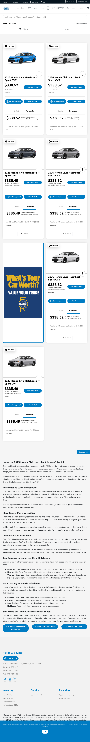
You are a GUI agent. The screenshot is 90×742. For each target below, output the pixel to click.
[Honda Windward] (9, 8)
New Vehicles (8, 695)
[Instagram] (10, 679)
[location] (41, 1)
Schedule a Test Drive (45, 626)
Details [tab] (16, 111)
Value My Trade (32, 101)
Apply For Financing (66, 695)
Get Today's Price (32, 87)
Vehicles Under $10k (10, 705)
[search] (88, 8)
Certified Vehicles (9, 702)
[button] (9, 46)
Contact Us (12, 658)
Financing (64, 690)
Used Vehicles (8, 698)
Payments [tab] (30, 111)
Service (35, 690)
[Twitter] (15, 679)
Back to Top (83, 452)
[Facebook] (5, 679)
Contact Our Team (74, 626)
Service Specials (37, 695)
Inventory (8, 690)
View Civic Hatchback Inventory (15, 628)
